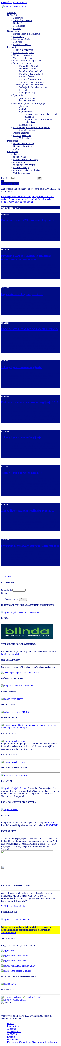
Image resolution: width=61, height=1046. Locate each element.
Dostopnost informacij (23, 143)
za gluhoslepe (19, 162)
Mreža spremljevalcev (23, 58)
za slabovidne (19, 157)
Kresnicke (23, 90)
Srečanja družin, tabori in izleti (33, 87)
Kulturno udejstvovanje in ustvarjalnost (31, 127)
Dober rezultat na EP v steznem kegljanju (27, 220)
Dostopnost (12, 141)
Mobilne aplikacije (21, 173)
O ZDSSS (12, 15)
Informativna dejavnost (23, 52)
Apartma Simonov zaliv (30, 79)
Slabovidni (24, 106)
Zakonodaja (18, 36)
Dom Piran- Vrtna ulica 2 (30, 71)
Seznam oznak (14, 1031)
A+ (2, 181)
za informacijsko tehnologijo (26, 170)
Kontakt (17, 28)
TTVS (16, 149)
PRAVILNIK (52, 825)
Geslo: (4, 593)
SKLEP (50, 822)
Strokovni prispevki (22, 44)
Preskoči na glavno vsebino (14, 2)
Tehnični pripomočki (22, 55)
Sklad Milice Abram (22, 138)
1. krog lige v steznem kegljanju (21, 367)
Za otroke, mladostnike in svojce (28, 84)
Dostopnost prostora (22, 146)
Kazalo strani (13, 1026)
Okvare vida (13, 31)
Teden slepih (19, 26)
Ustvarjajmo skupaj (28, 92)
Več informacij (8, 932)
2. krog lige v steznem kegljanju (21, 437)
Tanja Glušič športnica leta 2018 (21, 472)
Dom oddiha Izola (27, 68)
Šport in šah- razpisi (28, 98)
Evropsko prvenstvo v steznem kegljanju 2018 (30, 545)
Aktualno (11, 12)
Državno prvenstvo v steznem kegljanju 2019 (29, 402)
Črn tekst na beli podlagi (26, 196)
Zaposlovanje (25, 111)
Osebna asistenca (21, 132)
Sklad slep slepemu (22, 135)
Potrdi (22, 599)
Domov (10, 1023)
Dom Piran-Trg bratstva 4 (31, 74)
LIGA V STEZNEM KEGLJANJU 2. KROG (29, 329)
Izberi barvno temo (10, 183)
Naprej (8, 576)
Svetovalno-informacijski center (28, 60)
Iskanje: (5, 178)
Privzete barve (8, 196)
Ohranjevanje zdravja (23, 63)
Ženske (22, 108)
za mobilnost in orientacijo (25, 159)
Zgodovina (18, 17)
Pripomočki (12, 151)
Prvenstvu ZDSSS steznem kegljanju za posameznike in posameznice (26, 257)
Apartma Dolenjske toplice (31, 82)
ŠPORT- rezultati (27, 100)
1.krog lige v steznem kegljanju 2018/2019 (27, 510)
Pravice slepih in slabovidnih (26, 34)
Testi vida (17, 42)
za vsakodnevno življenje (25, 165)
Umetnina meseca (27, 130)
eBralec (16, 154)
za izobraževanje (21, 167)
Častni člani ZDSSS (22, 20)
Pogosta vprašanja (21, 39)
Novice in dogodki (10, 654)
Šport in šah (18, 95)
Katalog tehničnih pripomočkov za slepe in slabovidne (32, 1042)
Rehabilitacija (25, 124)
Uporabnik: (6, 590)
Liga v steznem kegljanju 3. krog (22, 294)
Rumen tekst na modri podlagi (23, 199)
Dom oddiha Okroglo (29, 66)
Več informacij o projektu (13, 906)
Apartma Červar (26, 76)
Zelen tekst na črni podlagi (21, 202)
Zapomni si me (12, 599)
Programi (11, 47)
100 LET (17, 23)
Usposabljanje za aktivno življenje (29, 103)
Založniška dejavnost (23, 50)
